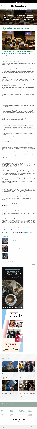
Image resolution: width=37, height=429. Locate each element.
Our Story (2, 410)
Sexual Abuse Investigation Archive (24, 28)
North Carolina (15, 28)
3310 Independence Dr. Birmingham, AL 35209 (3, 427)
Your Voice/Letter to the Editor (22, 411)
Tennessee (31, 28)
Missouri (11, 28)
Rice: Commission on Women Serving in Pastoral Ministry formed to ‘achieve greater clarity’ (21, 240)
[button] (35, 6)
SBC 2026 (7, 9)
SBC (17, 28)
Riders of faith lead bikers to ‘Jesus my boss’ (15, 248)
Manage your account (30, 415)
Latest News (17, 9)
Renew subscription (30, 411)
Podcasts (10, 415)
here (13, 229)
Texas (4, 29)
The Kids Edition (11, 9)
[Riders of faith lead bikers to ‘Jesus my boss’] (5, 248)
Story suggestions (21, 410)
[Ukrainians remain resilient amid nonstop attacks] (5, 256)
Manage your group (30, 414)
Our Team (2, 411)
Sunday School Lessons (23, 9)
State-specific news (11, 411)
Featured (4, 28)
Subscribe (29, 410)
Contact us (2, 414)
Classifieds (29, 9)
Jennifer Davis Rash (13, 27)
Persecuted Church (11, 414)
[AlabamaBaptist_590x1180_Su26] (12, 330)
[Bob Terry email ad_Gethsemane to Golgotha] (12, 288)
